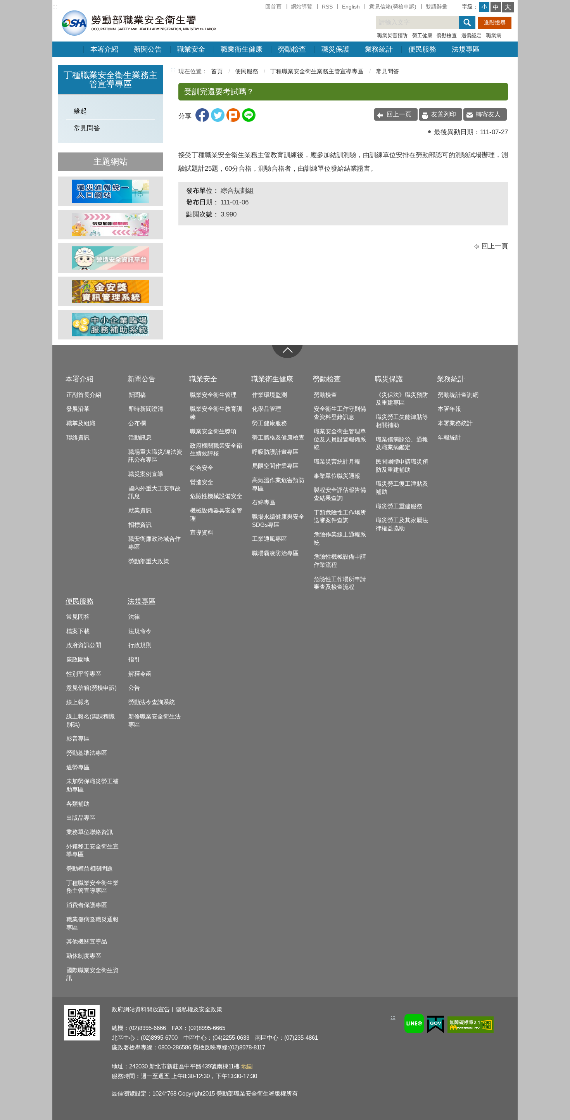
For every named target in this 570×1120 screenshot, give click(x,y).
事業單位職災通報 (337, 476)
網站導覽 (302, 6)
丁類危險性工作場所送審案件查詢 (340, 516)
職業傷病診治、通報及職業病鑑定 (402, 443)
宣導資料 (201, 533)
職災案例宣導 (145, 474)
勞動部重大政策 (148, 561)
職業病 (493, 35)
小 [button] (484, 6)
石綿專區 (263, 502)
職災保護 (335, 49)
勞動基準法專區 (86, 753)
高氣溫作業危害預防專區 (278, 484)
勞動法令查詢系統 (151, 702)
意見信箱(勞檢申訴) (392, 6)
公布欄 (137, 423)
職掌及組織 (80, 423)
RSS (327, 6)
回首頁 (273, 6)
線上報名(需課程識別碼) (90, 720)
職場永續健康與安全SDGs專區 (278, 521)
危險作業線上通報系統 (340, 538)
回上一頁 (399, 114)
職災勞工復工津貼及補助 (402, 488)
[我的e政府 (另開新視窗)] (435, 1025)
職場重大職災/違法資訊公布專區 (155, 456)
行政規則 (140, 645)
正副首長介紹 (83, 395)
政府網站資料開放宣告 (141, 1009)
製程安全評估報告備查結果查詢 (340, 494)
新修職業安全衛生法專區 (154, 720)
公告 (134, 688)
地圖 (247, 1066)
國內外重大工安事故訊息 (154, 492)
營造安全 (201, 482)
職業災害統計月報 (337, 462)
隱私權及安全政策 (199, 1009)
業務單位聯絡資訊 (89, 832)
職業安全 (191, 49)
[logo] (138, 23)
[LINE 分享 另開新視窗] (249, 119)
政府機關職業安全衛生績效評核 (216, 450)
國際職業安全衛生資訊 (92, 974)
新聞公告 (148, 49)
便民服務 (422, 49)
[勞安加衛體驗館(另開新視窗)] (110, 224)
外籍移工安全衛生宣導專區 (92, 850)
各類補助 (78, 804)
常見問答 (87, 128)
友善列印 (443, 114)
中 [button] (496, 7)
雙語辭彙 (436, 6)
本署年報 (449, 409)
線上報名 (78, 702)
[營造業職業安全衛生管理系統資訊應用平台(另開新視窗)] (110, 258)
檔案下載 (78, 631)
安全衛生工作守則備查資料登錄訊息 (340, 413)
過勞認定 (471, 35)
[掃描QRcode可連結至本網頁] (82, 1038)
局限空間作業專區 (275, 466)
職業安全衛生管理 (213, 395)
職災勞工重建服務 (399, 506)
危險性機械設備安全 (216, 496)
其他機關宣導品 (86, 941)
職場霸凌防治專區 (275, 553)
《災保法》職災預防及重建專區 (402, 399)
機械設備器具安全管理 (216, 514)
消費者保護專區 (86, 905)
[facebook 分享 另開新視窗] (202, 119)
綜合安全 (201, 468)
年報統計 (449, 437)
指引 (134, 659)
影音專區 (78, 739)
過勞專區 (78, 767)
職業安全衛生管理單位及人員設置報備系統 (340, 439)
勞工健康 (422, 35)
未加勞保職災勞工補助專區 (92, 785)
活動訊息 (140, 437)
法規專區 (466, 49)
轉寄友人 (488, 114)
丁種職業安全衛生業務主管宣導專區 (316, 71)
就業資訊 (140, 510)
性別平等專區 (83, 674)
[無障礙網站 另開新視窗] (470, 1025)
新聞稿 (137, 395)
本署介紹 (104, 49)
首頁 (217, 71)
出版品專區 (80, 818)
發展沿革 (78, 409)
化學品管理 (266, 409)
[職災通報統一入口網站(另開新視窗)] (110, 191)
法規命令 (140, 631)
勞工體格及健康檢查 (278, 437)
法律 (134, 617)
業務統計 (379, 49)
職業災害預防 (392, 35)
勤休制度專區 (83, 956)
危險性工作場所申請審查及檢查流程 (340, 583)
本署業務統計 (455, 423)
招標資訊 (140, 525)
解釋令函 (140, 674)
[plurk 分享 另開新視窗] (233, 119)
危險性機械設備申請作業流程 (340, 561)
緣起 (80, 111)
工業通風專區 (269, 539)
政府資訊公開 (83, 645)
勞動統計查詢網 (458, 395)
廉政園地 (78, 659)
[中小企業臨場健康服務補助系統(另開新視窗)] (110, 324)
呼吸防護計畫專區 (275, 452)
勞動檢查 (447, 35)
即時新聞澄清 (145, 409)
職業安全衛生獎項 (213, 431)
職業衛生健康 (242, 49)
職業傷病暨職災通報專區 (92, 923)
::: (54, 6)
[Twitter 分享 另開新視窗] (218, 119)
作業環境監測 (269, 395)
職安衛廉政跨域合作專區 (154, 543)
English (351, 6)
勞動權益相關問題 (89, 869)
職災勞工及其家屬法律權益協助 (402, 524)
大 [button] (507, 7)
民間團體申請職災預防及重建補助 (402, 466)
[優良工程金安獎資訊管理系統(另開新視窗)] (110, 291)
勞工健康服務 (269, 423)
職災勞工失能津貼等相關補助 (402, 421)
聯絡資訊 (78, 437)
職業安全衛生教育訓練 (216, 413)
